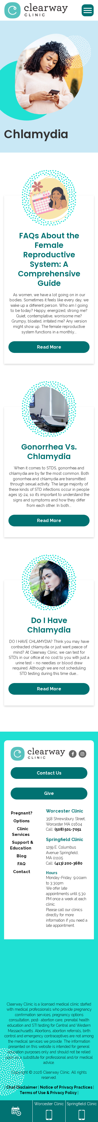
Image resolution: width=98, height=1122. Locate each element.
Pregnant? (21, 813)
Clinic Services (21, 831)
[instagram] (82, 754)
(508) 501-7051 (67, 829)
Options (21, 820)
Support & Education (21, 845)
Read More (49, 347)
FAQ (21, 863)
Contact (21, 871)
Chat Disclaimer (22, 1087)
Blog (21, 856)
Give (49, 793)
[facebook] (72, 754)
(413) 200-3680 (68, 863)
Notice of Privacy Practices (66, 1087)
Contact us (49, 773)
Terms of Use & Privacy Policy (49, 1093)
